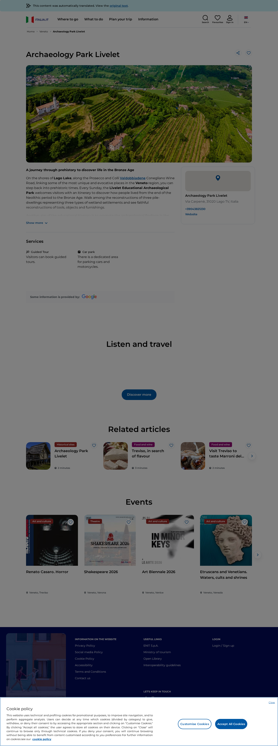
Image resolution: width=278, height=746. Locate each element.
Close (272, 702)
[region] (139, 721)
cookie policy (41, 739)
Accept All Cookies (231, 724)
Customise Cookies (194, 724)
